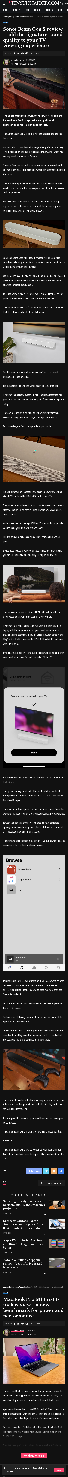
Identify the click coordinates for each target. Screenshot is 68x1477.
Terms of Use (9, 1471)
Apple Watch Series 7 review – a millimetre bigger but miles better (23, 1244)
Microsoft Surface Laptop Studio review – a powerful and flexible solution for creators (24, 1224)
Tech (5, 22)
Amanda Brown (17, 60)
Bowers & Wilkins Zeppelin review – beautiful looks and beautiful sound (22, 1263)
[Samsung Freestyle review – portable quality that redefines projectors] (57, 1204)
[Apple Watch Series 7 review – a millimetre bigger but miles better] (57, 1243)
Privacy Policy (38, 1468)
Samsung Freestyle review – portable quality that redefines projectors (24, 1205)
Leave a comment (53, 1182)
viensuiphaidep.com (34, 3)
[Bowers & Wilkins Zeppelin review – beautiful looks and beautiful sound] (57, 1263)
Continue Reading (34, 1455)
